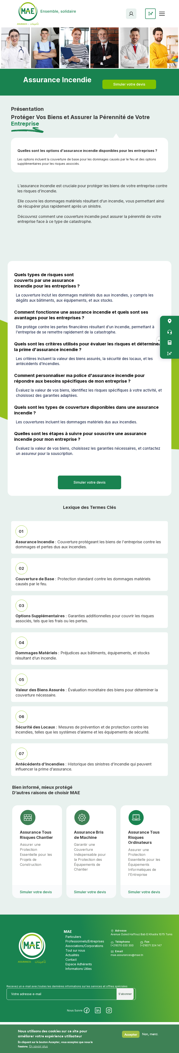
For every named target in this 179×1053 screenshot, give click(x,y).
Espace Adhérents (131, 13)
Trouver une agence (169, 321)
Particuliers (73, 937)
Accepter (130, 1034)
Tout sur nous (75, 950)
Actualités (72, 955)
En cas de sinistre (169, 332)
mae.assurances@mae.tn (127, 955)
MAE (68, 931)
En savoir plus (38, 1046)
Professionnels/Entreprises (84, 941)
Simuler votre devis (129, 84)
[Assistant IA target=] (150, 13)
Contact (71, 959)
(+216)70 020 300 (122, 945)
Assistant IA (169, 353)
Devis (169, 342)
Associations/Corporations (84, 946)
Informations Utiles (78, 969)
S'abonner (125, 994)
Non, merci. (150, 1034)
